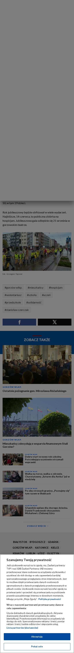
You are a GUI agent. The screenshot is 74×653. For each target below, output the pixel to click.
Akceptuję (37, 636)
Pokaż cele (37, 646)
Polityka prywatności (49, 599)
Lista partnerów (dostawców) (22, 627)
